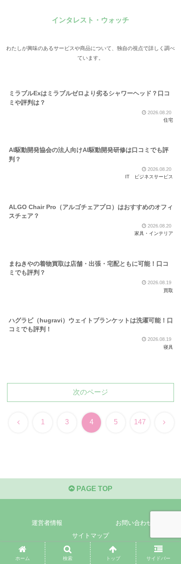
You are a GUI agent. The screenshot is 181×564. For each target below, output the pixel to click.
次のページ (90, 392)
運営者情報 (47, 522)
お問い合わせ (134, 522)
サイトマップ (90, 535)
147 (140, 422)
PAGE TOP (93, 488)
